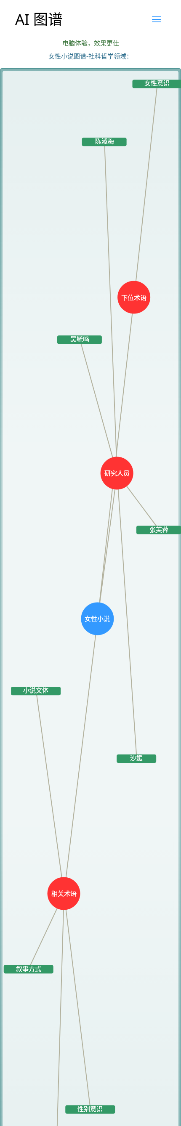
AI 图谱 (39, 19)
